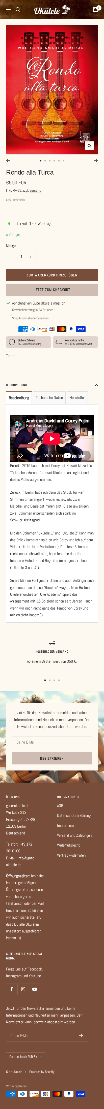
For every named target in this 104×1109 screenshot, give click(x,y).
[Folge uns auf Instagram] (23, 989)
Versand (35, 190)
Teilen (10, 355)
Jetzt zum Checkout (52, 289)
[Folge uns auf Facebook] (11, 989)
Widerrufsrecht (68, 845)
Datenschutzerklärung (74, 815)
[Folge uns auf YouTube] (34, 989)
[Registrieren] (81, 1035)
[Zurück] (8, 160)
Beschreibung (16, 385)
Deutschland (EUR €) (23, 1056)
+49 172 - (27, 844)
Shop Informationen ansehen (30, 318)
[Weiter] (96, 160)
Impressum (65, 825)
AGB (60, 805)
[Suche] (18, 9)
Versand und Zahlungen (74, 835)
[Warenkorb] (95, 9)
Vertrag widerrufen (71, 855)
